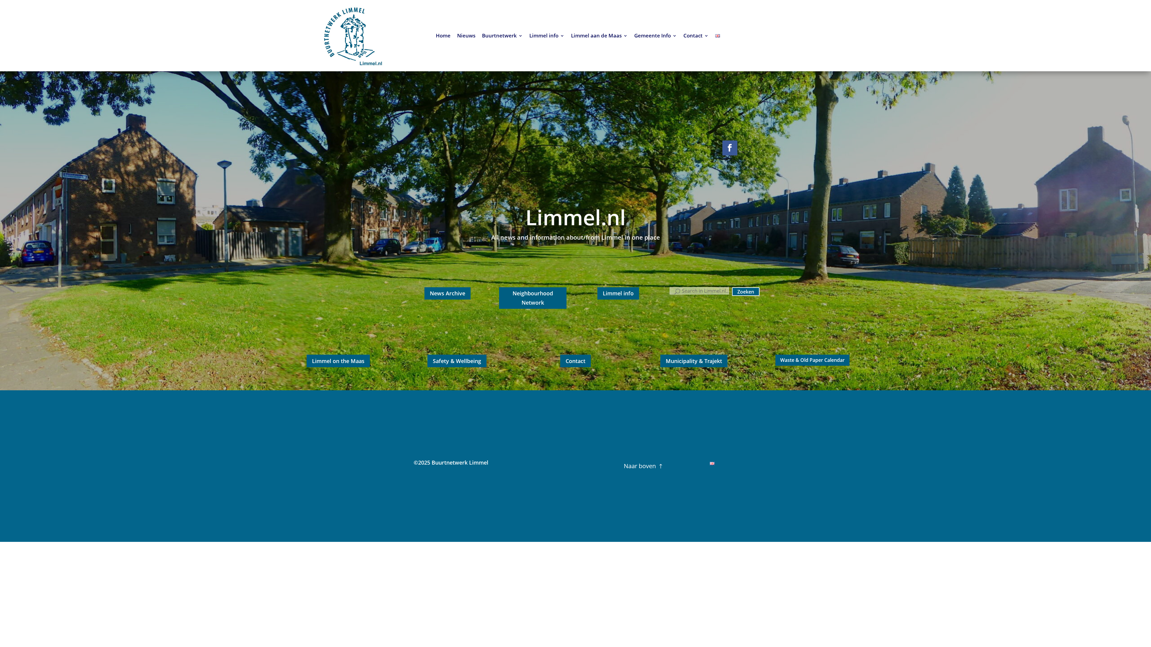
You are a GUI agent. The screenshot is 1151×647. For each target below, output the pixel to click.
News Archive (447, 293)
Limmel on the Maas (338, 361)
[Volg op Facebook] (729, 147)
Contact (693, 36)
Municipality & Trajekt (694, 361)
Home (443, 36)
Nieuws (466, 36)
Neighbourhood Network (533, 298)
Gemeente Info (652, 36)
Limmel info (543, 36)
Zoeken (745, 291)
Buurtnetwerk (499, 36)
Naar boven (640, 466)
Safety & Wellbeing (457, 361)
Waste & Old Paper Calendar (812, 360)
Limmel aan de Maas (596, 36)
